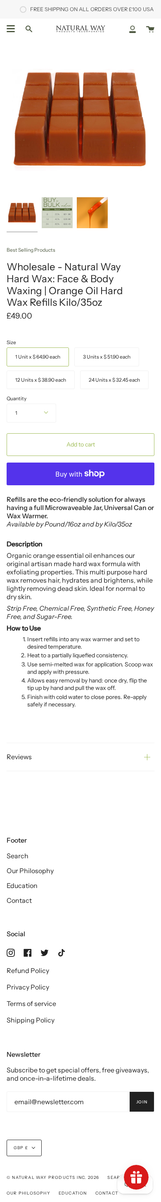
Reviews (19, 757)
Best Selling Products (31, 250)
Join (141, 1102)
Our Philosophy (30, 871)
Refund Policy (28, 970)
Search (17, 856)
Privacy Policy (28, 987)
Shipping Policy (30, 1020)
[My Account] (132, 29)
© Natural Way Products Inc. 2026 (53, 1177)
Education (22, 885)
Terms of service (31, 1003)
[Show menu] (11, 29)
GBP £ (21, 1147)
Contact (19, 900)
